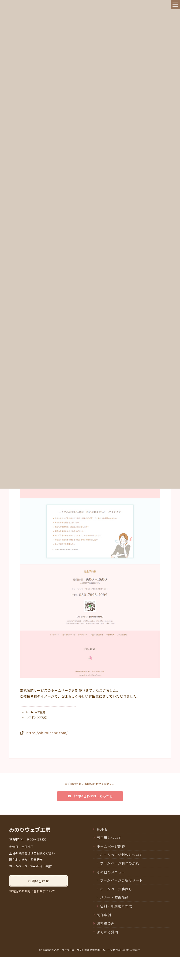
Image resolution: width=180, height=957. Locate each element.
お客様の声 (106, 923)
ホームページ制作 (111, 846)
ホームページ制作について (121, 854)
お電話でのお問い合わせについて (32, 891)
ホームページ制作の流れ (119, 863)
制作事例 (104, 915)
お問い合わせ (38, 881)
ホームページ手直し (116, 889)
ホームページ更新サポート (121, 880)
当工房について (109, 838)
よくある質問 (107, 932)
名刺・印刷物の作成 (116, 906)
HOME (102, 829)
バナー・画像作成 (114, 897)
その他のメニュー (111, 872)
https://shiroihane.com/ (47, 732)
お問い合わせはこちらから (93, 796)
